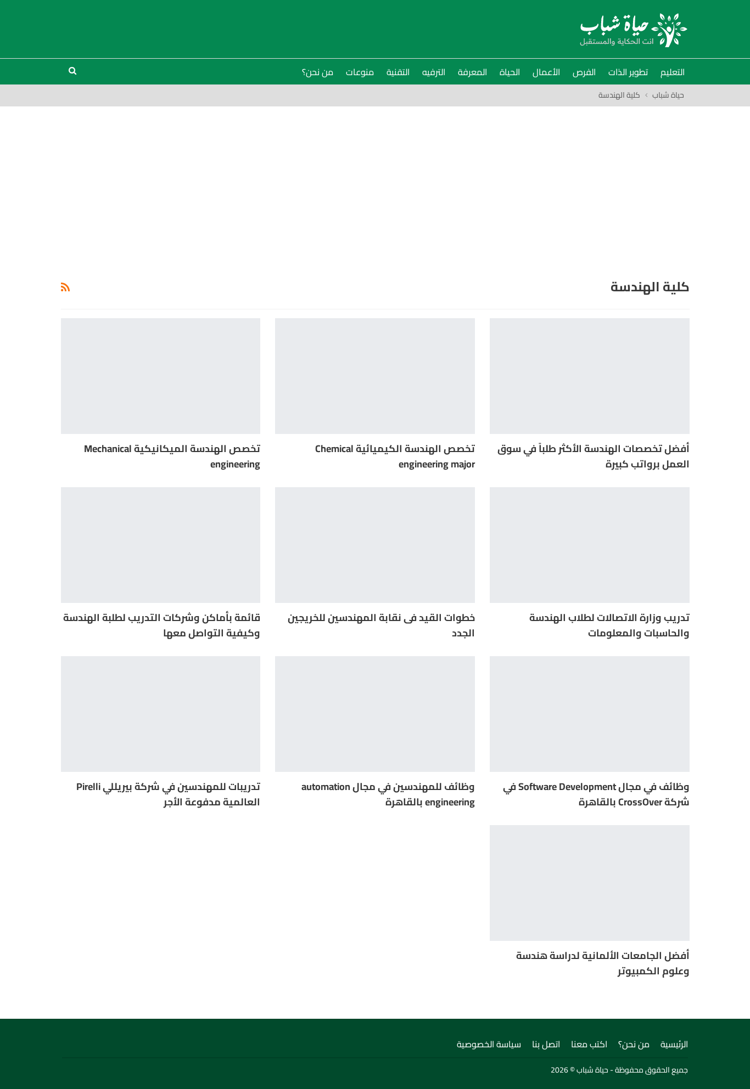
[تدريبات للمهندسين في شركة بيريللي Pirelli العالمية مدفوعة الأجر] (161, 714)
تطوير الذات (628, 72)
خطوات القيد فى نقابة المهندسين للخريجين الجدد (381, 625)
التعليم (673, 72)
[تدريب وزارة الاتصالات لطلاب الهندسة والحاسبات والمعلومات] (590, 545)
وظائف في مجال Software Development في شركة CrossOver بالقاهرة (596, 794)
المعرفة (472, 72)
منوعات (360, 72)
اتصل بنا (546, 1044)
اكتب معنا (589, 1044)
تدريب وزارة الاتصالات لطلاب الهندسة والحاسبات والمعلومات (609, 625)
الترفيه (433, 72)
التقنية (398, 72)
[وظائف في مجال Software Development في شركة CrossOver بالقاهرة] (590, 714)
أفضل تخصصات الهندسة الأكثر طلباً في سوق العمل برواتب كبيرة (593, 456)
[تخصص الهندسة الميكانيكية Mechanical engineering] (161, 376)
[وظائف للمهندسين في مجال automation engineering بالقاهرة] (375, 714)
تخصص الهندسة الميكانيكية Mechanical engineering (172, 456)
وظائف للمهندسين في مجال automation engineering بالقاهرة (388, 794)
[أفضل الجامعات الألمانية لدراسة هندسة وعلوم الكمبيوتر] (590, 883)
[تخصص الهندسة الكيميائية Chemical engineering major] (375, 376)
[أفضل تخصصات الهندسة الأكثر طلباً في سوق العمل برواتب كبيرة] (590, 376)
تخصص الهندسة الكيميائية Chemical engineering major (395, 456)
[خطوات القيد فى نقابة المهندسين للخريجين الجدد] (375, 545)
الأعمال (546, 72)
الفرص (584, 72)
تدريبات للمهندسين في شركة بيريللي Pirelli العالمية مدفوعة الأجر (168, 794)
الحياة (510, 72)
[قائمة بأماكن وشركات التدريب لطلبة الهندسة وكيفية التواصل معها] (161, 545)
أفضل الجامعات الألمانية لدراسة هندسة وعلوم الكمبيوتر (603, 963)
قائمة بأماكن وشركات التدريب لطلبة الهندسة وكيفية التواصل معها (161, 625)
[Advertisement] (375, 189)
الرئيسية (674, 1044)
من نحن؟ (317, 72)
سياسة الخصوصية (489, 1044)
